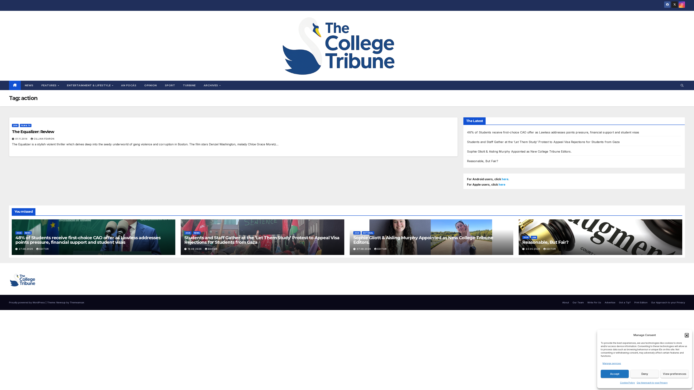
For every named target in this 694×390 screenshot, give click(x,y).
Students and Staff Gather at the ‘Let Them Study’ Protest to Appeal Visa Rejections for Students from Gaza (543, 142)
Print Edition (641, 302)
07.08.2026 (364, 249)
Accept (614, 374)
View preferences (674, 374)
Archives (211, 85)
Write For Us (594, 302)
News (29, 85)
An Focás (128, 85)
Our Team (578, 302)
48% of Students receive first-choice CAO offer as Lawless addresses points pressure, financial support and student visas (553, 132)
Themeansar (77, 302)
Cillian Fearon (44, 138)
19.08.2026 (195, 249)
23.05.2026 (533, 249)
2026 (19, 233)
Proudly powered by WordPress (27, 302)
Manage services (612, 363)
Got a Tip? (625, 302)
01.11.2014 (21, 138)
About (565, 302)
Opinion (150, 85)
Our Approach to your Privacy (652, 382)
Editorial (368, 233)
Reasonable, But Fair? (482, 161)
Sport (170, 85)
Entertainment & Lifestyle (89, 85)
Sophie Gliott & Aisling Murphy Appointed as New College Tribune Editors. (519, 151)
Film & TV (25, 125)
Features (49, 85)
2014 (15, 125)
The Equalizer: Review (33, 131)
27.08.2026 (26, 249)
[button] (687, 335)
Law (534, 237)
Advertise (610, 302)
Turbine (189, 85)
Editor (44, 249)
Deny (644, 374)
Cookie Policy (627, 382)
